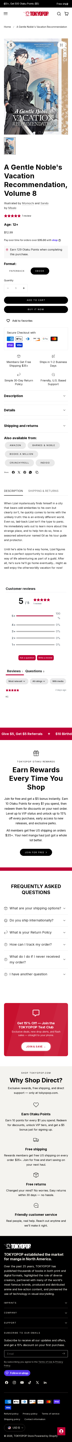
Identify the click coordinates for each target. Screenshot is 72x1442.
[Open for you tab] (61, 1431)
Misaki (12, 208)
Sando (44, 203)
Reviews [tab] (15, 671)
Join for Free (34, 852)
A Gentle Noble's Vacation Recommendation (42, 26)
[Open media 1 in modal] (61, 45)
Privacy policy (30, 1413)
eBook (39, 271)
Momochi (28, 203)
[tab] (35, 671)
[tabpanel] (36, 699)
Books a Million (21, 454)
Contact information (34, 1419)
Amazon (15, 445)
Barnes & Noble (43, 445)
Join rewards (49, 4)
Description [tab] (13, 491)
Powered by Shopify (46, 1435)
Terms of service (50, 1413)
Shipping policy (12, 1419)
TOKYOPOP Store (24, 1435)
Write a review (45, 657)
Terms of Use (45, 1361)
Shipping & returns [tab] (43, 491)
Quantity (8, 280)
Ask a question (27, 657)
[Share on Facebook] (13, 472)
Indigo (45, 462)
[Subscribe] (63, 1353)
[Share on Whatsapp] (30, 472)
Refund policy (11, 1413)
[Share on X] (19, 472)
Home (7, 26)
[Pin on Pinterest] (24, 472)
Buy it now (36, 309)
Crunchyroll (19, 462)
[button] (5, 13)
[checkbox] (58, 681)
